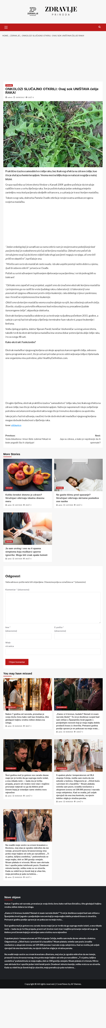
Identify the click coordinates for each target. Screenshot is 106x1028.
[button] (6, 27)
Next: (80, 439)
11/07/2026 (69, 505)
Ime (11, 629)
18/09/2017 (20, 97)
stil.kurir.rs (16, 425)
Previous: (28, 439)
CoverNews (62, 984)
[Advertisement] (53, 59)
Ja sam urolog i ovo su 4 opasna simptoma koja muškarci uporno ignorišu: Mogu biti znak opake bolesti (26, 551)
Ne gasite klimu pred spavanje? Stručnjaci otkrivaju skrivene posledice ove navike (77, 498)
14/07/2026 (18, 505)
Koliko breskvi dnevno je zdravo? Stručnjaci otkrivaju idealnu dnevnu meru (24, 498)
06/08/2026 (18, 726)
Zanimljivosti (11, 707)
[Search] (99, 27)
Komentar (17, 589)
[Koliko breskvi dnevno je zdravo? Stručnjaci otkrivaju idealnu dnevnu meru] (27, 475)
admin (10, 97)
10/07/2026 (18, 559)
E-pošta (60, 629)
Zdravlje (9, 85)
